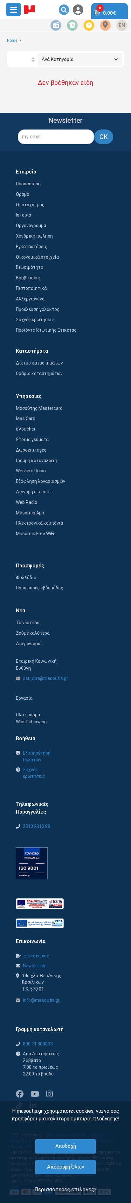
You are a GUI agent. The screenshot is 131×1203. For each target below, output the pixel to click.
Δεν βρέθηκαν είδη (65, 82)
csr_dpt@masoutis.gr (45, 678)
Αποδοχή (65, 1146)
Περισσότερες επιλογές (64, 1189)
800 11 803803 (38, 1043)
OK (104, 137)
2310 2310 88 (36, 826)
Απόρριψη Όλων (65, 1167)
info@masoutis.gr (41, 1000)
